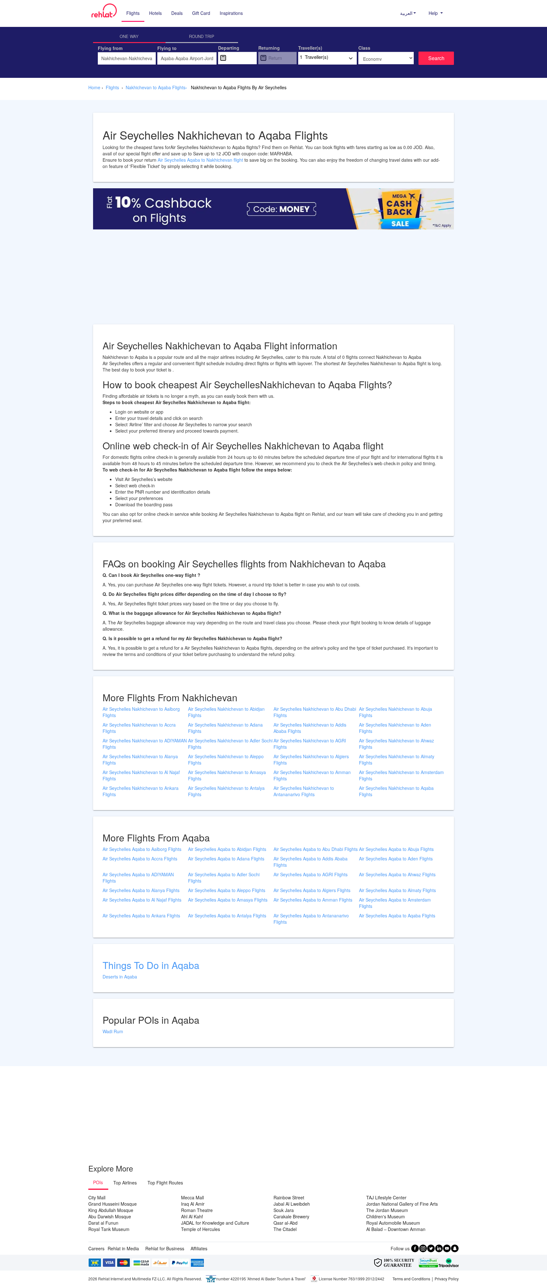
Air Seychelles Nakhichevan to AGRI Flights (310, 743)
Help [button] (434, 13)
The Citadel (285, 1229)
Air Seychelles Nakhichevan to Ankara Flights (141, 791)
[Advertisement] (273, 280)
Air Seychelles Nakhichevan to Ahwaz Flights (396, 743)
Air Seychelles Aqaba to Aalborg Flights (142, 849)
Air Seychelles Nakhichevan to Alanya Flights (140, 759)
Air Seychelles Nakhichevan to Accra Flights (139, 728)
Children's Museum (385, 1216)
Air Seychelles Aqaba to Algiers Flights (312, 890)
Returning (269, 48)
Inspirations (231, 13)
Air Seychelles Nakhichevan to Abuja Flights (395, 712)
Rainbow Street (289, 1197)
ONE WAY (129, 36)
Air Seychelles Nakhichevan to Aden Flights (395, 728)
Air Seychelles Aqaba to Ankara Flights (141, 915)
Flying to (167, 48)
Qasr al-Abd (286, 1223)
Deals (177, 13)
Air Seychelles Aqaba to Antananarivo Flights (311, 918)
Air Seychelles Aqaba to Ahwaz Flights (397, 874)
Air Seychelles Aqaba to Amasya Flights (227, 900)
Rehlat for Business (164, 1248)
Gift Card (201, 13)
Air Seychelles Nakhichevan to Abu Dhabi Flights (315, 712)
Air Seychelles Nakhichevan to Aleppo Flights (226, 759)
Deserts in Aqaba (120, 976)
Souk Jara (284, 1210)
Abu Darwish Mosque (109, 1216)
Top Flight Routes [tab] (165, 1182)
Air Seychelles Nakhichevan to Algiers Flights (311, 759)
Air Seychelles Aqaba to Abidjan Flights (227, 849)
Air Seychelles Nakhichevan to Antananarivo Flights (304, 791)
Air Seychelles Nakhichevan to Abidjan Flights (226, 712)
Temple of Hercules (200, 1229)
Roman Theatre (197, 1210)
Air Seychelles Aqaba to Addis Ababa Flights (311, 861)
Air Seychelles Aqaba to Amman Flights (313, 900)
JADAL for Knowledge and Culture (215, 1223)
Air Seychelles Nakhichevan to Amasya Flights (227, 775)
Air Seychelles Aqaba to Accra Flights (140, 858)
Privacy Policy (447, 1278)
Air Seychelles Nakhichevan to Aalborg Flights (141, 712)
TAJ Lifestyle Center (386, 1197)
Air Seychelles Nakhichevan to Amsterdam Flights (401, 775)
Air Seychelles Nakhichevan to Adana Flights (225, 728)
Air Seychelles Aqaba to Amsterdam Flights (395, 903)
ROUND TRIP (201, 36)
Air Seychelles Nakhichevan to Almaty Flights (396, 759)
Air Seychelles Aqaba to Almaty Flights (397, 890)
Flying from (110, 48)
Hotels (155, 13)
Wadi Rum (113, 1031)
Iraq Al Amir (192, 1204)
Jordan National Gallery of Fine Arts (402, 1204)
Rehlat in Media (123, 1248)
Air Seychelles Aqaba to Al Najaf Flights (142, 900)
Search (436, 58)
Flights (133, 13)
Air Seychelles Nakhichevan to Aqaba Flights (396, 791)
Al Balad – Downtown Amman (395, 1229)
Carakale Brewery (291, 1216)
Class (364, 48)
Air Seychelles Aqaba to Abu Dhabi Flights (316, 849)
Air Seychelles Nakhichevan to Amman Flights (312, 775)
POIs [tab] (98, 1182)
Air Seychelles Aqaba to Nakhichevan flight (201, 160)
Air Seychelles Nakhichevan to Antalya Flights (226, 791)
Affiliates (199, 1248)
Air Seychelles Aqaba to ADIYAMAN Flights (138, 877)
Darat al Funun (103, 1223)
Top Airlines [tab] (125, 1182)
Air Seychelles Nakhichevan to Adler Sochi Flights (230, 743)
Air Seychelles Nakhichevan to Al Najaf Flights (141, 775)
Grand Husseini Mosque (112, 1204)
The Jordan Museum (387, 1210)
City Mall (96, 1197)
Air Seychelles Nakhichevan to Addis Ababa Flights (310, 728)
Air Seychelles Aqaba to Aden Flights (396, 858)
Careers (96, 1248)
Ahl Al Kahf (192, 1216)
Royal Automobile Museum (393, 1223)
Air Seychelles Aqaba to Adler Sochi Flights (224, 877)
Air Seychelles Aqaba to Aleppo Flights (226, 890)
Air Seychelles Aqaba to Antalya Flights (227, 915)
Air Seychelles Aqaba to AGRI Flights (311, 874)
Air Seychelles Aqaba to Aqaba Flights (397, 915)
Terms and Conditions (411, 1278)
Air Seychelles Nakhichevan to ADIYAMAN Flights (145, 743)
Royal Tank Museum (108, 1229)
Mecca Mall (192, 1197)
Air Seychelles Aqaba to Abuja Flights (396, 849)
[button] (408, 13)
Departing (228, 48)
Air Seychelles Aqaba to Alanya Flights (141, 890)
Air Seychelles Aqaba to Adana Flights (226, 858)
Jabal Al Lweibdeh (292, 1204)
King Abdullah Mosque (110, 1210)
